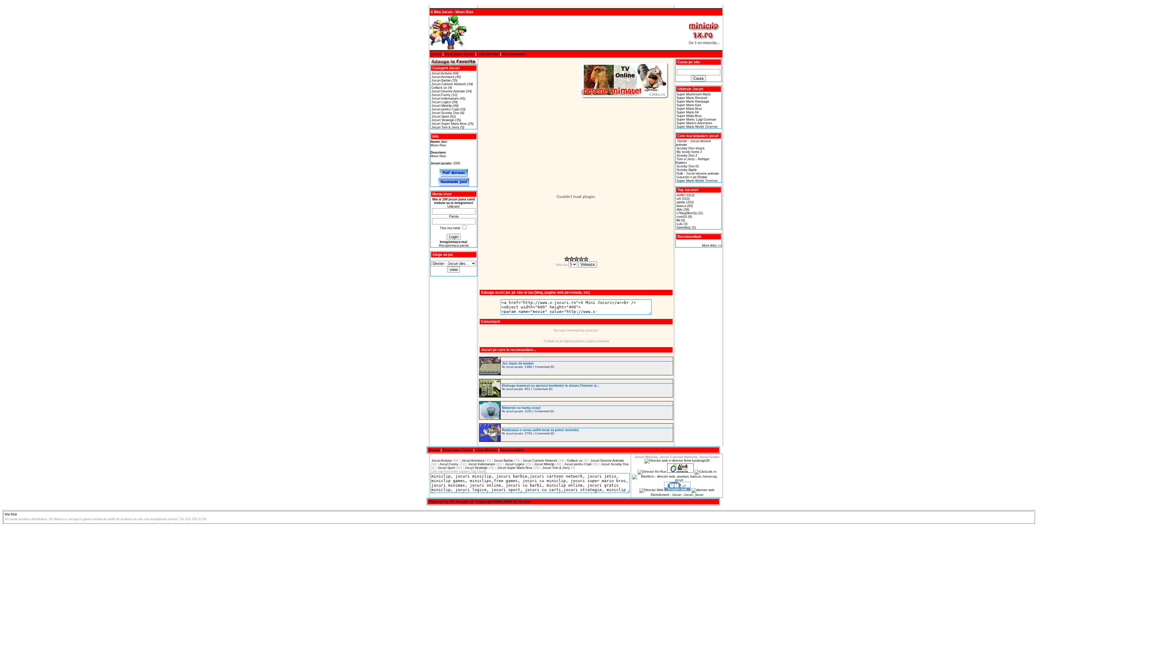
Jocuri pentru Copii (445, 109)
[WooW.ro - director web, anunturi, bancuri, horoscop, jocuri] (677, 480)
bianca (681, 206)
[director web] (651, 490)
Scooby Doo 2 (686, 155)
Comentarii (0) (544, 366)
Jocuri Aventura (442, 77)
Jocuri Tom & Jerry (445, 127)
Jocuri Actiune (441, 73)
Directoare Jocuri (459, 54)
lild (678, 220)
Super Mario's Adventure (694, 123)
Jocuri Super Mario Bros (449, 123)
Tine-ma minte (450, 228)
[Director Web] (705, 471)
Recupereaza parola (454, 245)
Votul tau (561, 264)
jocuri (699, 494)
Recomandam (514, 54)
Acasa (436, 54)
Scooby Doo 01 (687, 166)
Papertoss (510, 403)
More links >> (712, 245)
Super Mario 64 (687, 112)
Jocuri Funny (441, 95)
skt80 (680, 195)
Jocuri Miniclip (441, 105)
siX (678, 198)
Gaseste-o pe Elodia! (691, 177)
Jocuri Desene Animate (448, 91)
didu (679, 209)
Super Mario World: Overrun (697, 126)
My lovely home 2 (689, 152)
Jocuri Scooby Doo (445, 113)
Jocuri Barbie (441, 80)
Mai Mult (11, 514)
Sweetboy (683, 227)
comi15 (681, 216)
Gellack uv (439, 87)
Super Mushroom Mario (693, 94)
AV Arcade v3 (461, 502)
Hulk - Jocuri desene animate (697, 173)
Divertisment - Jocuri (666, 494)
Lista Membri (488, 54)
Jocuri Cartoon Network (448, 84)
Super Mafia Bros (689, 116)
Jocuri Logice (441, 102)
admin (680, 202)
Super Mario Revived (691, 98)
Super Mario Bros (689, 108)
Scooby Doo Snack (690, 148)
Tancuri (508, 381)
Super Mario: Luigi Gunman (696, 119)
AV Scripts (522, 502)
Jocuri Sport (440, 116)
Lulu (679, 224)
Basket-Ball (512, 359)
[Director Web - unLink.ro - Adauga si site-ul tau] (677, 490)
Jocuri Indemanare (445, 98)
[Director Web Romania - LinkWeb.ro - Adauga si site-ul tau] (680, 471)
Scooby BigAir (686, 170)
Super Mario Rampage (692, 101)
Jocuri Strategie (442, 120)
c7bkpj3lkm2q (686, 213)
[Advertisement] (576, 33)
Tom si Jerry (512, 426)
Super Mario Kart (688, 105)
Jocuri (688, 494)
